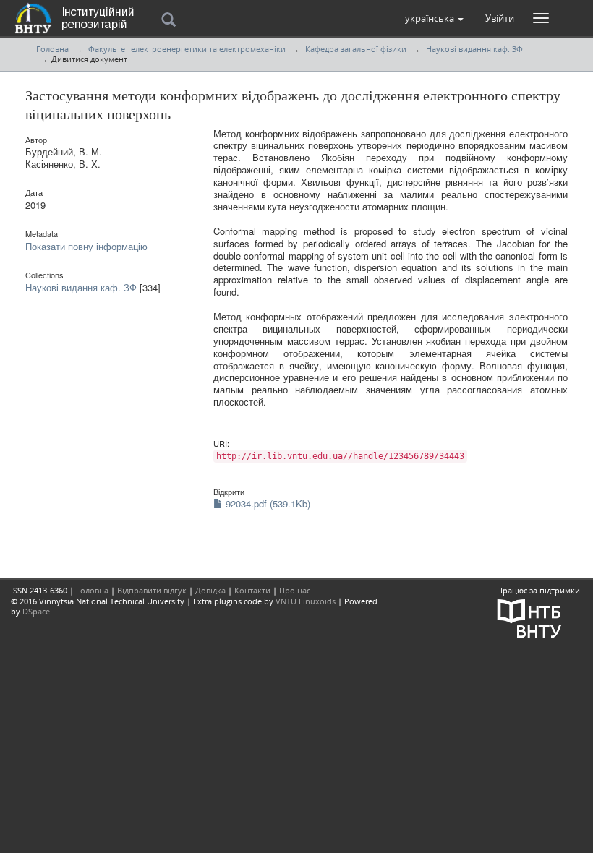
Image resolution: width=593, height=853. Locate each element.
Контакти (252, 590)
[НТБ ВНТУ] (529, 617)
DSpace (36, 611)
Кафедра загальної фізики (355, 48)
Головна (52, 48)
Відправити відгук (152, 590)
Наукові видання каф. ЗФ (474, 48)
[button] (434, 18)
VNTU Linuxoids (306, 601)
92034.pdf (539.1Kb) (266, 503)
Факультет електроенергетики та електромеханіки (187, 48)
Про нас (294, 590)
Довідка (210, 590)
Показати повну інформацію (86, 246)
